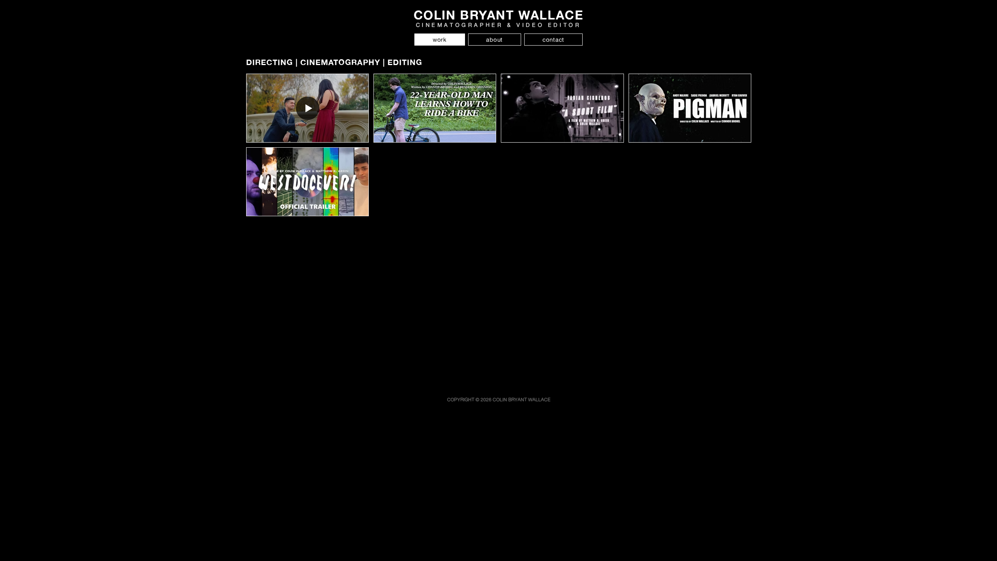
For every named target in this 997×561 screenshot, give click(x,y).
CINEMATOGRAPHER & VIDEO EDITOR (498, 24)
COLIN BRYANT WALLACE (499, 14)
